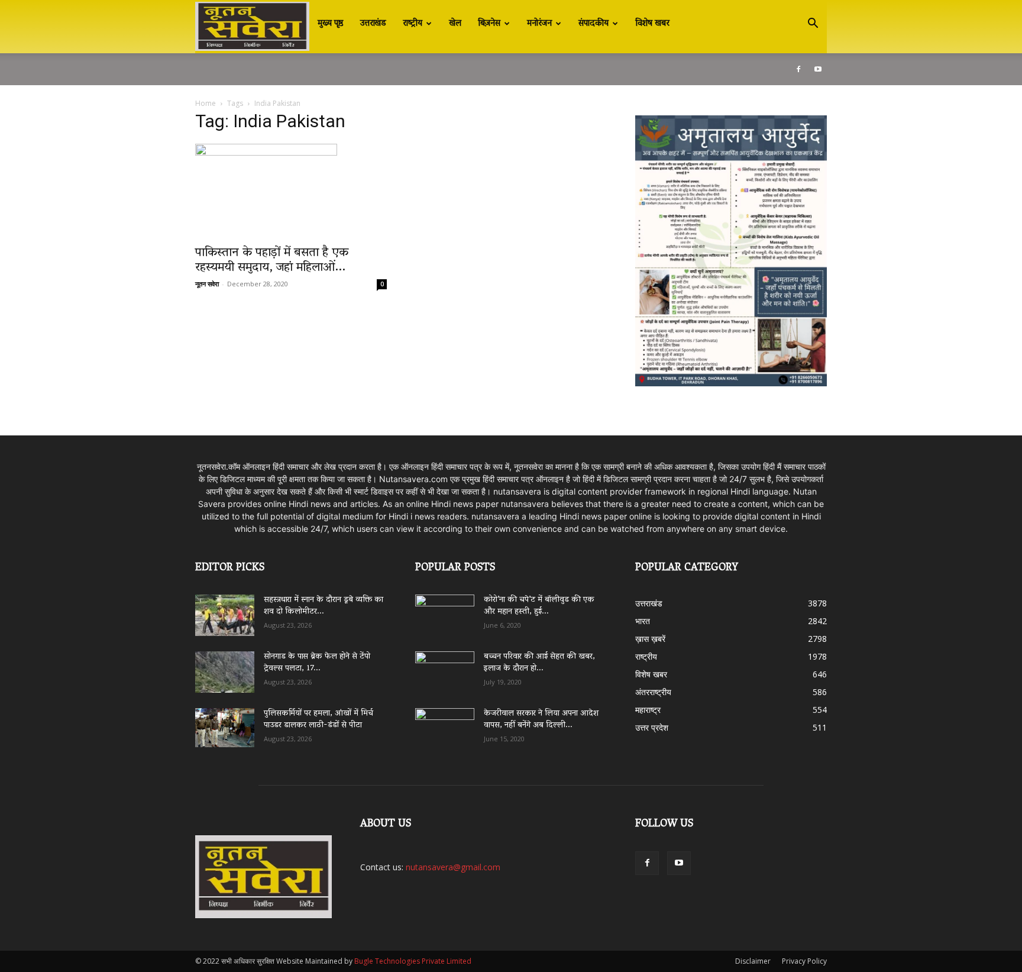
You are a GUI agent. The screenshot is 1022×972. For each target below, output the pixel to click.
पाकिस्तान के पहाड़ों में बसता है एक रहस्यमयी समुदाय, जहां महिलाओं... (271, 260)
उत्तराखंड (373, 23)
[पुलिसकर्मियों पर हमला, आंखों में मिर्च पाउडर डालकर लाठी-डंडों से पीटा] (224, 727)
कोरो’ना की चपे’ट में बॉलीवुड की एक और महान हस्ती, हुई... (539, 606)
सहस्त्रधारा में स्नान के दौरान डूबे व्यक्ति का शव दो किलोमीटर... (323, 606)
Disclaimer (753, 961)
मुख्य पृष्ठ (331, 23)
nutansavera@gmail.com (453, 867)
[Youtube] (818, 69)
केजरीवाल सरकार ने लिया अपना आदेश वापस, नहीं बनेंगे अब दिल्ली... (541, 720)
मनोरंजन (539, 23)
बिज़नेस (489, 23)
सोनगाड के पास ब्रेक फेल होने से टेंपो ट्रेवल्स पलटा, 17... (317, 663)
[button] (812, 24)
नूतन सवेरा (207, 283)
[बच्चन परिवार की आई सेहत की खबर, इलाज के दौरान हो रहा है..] (444, 667)
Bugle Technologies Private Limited (412, 961)
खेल (455, 23)
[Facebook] (798, 69)
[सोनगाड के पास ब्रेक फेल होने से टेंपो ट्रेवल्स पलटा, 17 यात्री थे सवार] (224, 672)
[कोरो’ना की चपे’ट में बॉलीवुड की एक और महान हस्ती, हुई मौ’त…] (444, 610)
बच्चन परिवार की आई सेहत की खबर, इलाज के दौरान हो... (539, 663)
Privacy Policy (804, 961)
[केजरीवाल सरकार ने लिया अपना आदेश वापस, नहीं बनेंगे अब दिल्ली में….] (444, 724)
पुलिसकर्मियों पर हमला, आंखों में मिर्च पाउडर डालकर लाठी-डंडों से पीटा (318, 720)
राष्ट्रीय (412, 23)
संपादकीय (593, 23)
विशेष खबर (652, 23)
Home (205, 103)
